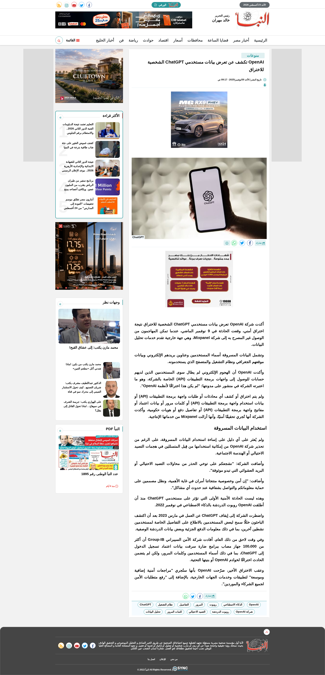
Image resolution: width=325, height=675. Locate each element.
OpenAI (254, 604)
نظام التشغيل (165, 604)
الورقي (162, 4)
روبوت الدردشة (220, 611)
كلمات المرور (174, 611)
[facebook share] (250, 243)
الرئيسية (260, 40)
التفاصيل (184, 604)
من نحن (174, 659)
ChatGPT (145, 604)
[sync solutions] (180, 669)
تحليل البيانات (153, 611)
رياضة (133, 40)
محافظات (195, 40)
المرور (199, 604)
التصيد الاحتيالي (197, 611)
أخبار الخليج (105, 40)
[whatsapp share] (234, 243)
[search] (59, 40)
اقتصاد (163, 40)
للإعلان (162, 659)
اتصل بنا (151, 659)
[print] (227, 243)
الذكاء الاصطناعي (232, 604)
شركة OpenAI (244, 611)
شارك (259, 243)
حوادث (148, 40)
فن (121, 40)
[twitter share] (242, 243)
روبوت (213, 604)
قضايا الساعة (218, 40)
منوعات (253, 55)
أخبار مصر (241, 40)
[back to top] (267, 632)
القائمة (71, 40)
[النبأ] (251, 19)
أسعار (178, 40)
